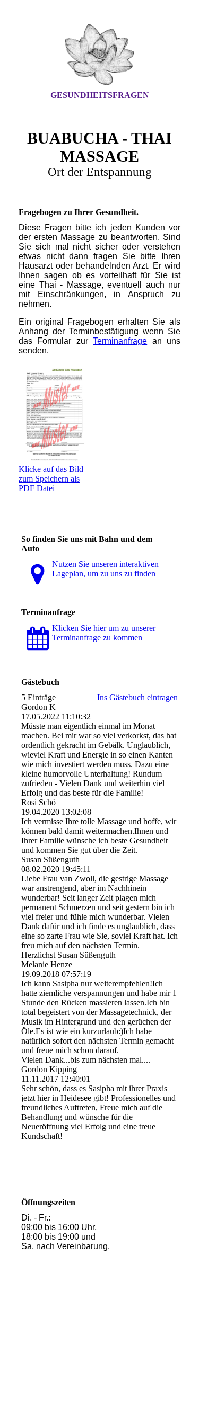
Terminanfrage (120, 340)
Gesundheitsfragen (99, 95)
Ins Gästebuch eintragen (137, 697)
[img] (100, 54)
